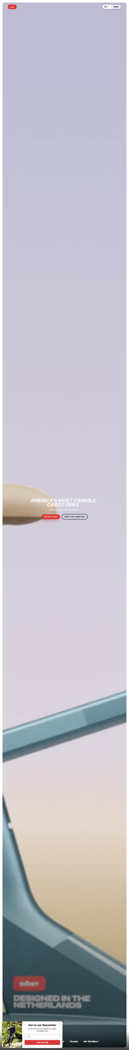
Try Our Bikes (100, 2)
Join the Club (42, 1042)
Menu (116, 7)
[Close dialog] (60, 1024)
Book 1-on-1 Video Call (74, 517)
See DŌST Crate (51, 517)
